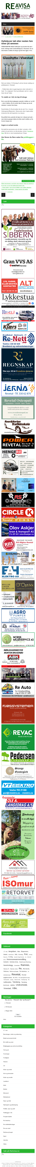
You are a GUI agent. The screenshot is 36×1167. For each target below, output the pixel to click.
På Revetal (9, 1007)
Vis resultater (18, 1016)
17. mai (5, 951)
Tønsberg (16, 982)
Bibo (18, 951)
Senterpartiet (6, 979)
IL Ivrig (11, 957)
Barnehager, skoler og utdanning (12, 1034)
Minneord (6, 1093)
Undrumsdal (21, 985)
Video (4, 1144)
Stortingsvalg (24, 979)
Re (20, 968)
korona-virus (14, 962)
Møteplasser (6, 1097)
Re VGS (15, 977)
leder (4, 1085)
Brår (16, 954)
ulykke (12, 985)
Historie (5, 1061)
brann (5, 954)
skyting (11, 979)
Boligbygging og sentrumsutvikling (12, 1046)
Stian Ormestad (18, 36)
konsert (6, 962)
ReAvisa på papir (14, 971)
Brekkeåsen (11, 954)
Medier (5, 1089)
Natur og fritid (7, 1101)
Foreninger (6, 1054)
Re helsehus (23, 971)
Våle (14, 988)
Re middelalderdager (9, 1124)
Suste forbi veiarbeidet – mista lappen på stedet (14, 189)
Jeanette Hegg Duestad (19, 957)
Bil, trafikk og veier (8, 1042)
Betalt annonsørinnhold (9, 1038)
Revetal (16, 974)
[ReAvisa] (18, 9)
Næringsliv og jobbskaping (10, 1105)
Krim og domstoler (8, 1073)
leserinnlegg (8, 965)
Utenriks (5, 1140)
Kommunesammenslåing (16, 959)
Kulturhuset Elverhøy (25, 962)
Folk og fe (6, 1050)
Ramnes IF (6, 969)
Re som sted (6, 1128)
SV (28, 979)
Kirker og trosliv (7, 1069)
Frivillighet (6, 1057)
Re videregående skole (24, 977)
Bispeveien (24, 951)
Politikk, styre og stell (9, 1108)
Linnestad (16, 965)
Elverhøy (20, 954)
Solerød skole (17, 979)
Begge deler (9, 1010)
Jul (25, 957)
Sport (4, 1136)
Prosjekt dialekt (7, 1116)
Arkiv (4, 1019)
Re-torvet (26, 969)
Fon (26, 954)
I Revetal (8, 1003)
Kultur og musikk (7, 1077)
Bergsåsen (12, 951)
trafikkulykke (7, 982)
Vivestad (10, 191)
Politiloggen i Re (28, 181)
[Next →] (33, 195)
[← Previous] (3, 195)
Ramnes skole (14, 969)
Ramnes (25, 965)
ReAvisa (6, 971)
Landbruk (6, 1081)
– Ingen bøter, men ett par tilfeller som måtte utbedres (16, 187)
